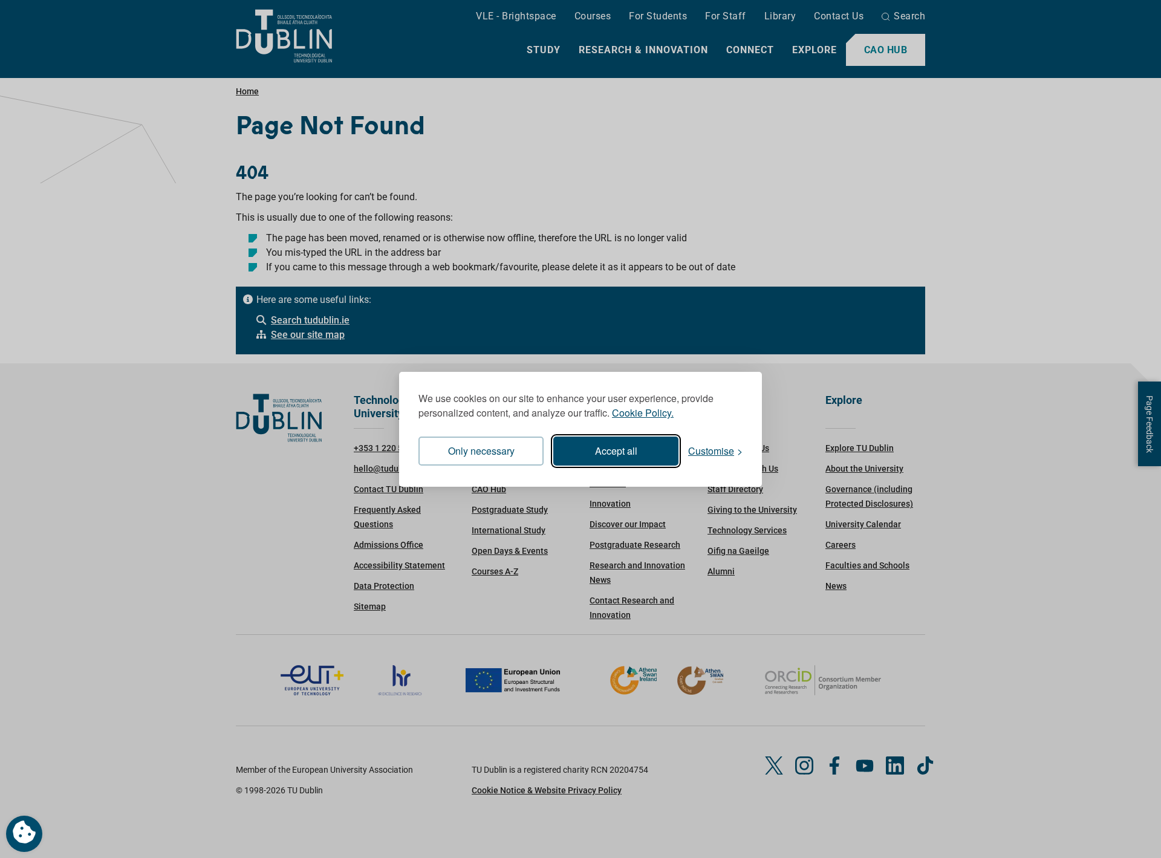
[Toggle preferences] (24, 834)
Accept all (616, 451)
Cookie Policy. (643, 413)
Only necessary (481, 451)
